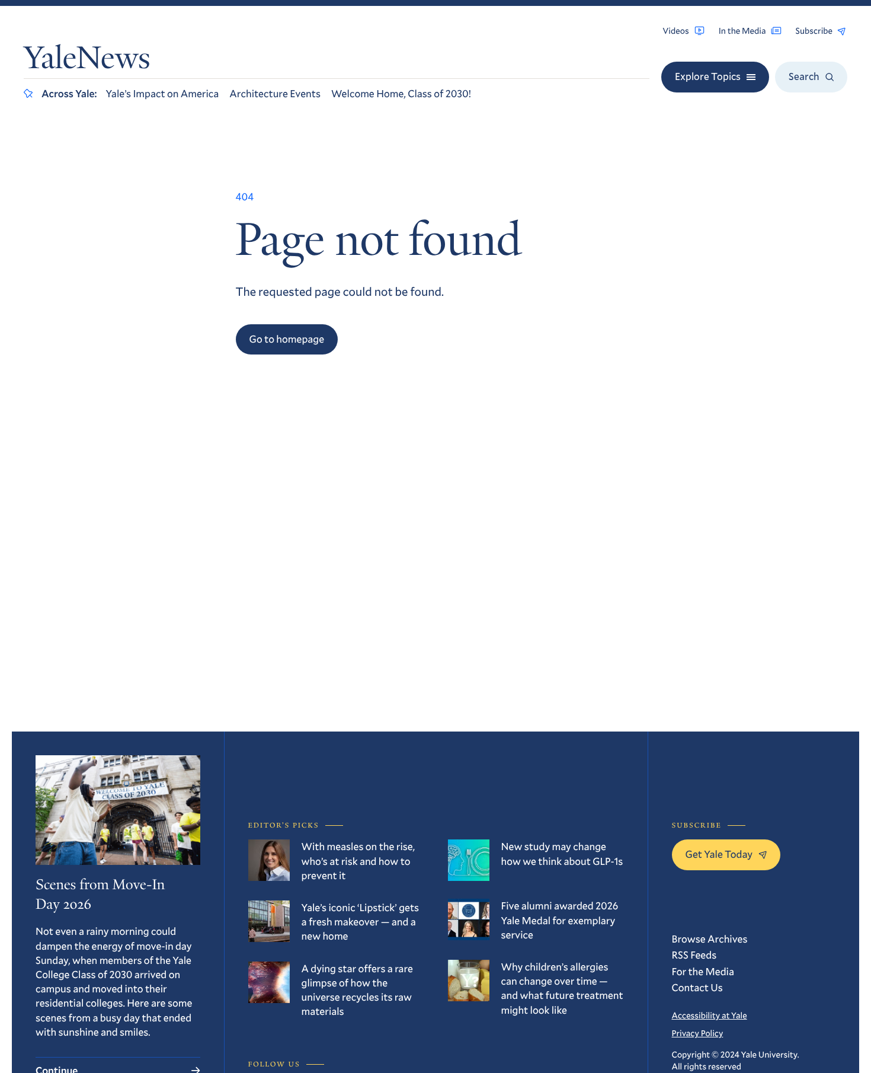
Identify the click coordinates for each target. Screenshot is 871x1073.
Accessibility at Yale (709, 1015)
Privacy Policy (697, 1033)
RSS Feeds (694, 955)
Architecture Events (275, 93)
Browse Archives (710, 939)
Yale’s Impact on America (162, 93)
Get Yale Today (719, 854)
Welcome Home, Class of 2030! (401, 93)
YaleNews (87, 60)
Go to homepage (287, 339)
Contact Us (697, 987)
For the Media (703, 971)
